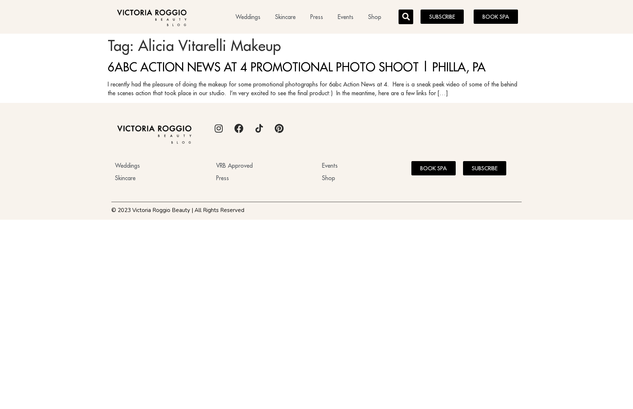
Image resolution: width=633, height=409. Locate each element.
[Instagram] (219, 128)
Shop (374, 17)
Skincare (285, 17)
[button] (406, 17)
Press (316, 17)
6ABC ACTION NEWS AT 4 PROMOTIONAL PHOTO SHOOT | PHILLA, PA (297, 67)
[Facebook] (239, 128)
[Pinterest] (279, 128)
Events (345, 17)
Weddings (248, 17)
